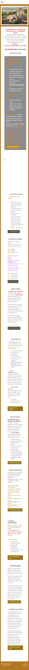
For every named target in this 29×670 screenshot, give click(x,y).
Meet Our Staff (13, 281)
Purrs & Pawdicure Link (14, 557)
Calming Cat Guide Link (14, 647)
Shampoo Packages (14, 462)
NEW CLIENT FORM (13, 146)
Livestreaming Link (14, 602)
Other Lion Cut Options (13, 408)
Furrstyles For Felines (15, 510)
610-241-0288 (22, 49)
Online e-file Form (14, 328)
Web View (25, 665)
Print (4, 663)
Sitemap (8, 663)
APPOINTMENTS (14, 231)
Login (26, 663)
